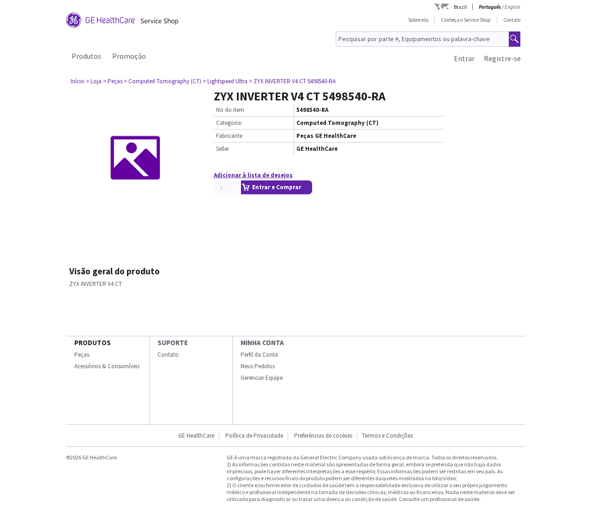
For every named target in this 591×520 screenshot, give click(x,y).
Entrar (464, 58)
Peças (81, 355)
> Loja (94, 81)
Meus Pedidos (258, 366)
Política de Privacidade (254, 436)
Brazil (460, 7)
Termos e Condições (387, 436)
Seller (222, 149)
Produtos (86, 56)
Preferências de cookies (323, 436)
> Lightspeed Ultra (225, 81)
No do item (230, 110)
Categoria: (229, 123)
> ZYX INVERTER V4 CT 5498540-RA (292, 81)
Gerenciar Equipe (262, 378)
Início (77, 81)
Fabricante (229, 136)
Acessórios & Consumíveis (106, 366)
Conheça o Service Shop (466, 20)
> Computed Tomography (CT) (162, 81)
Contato (511, 20)
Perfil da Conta (259, 355)
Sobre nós (418, 20)
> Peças (112, 81)
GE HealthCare (196, 436)
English (512, 7)
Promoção (129, 56)
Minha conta (262, 342)
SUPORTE (172, 342)
